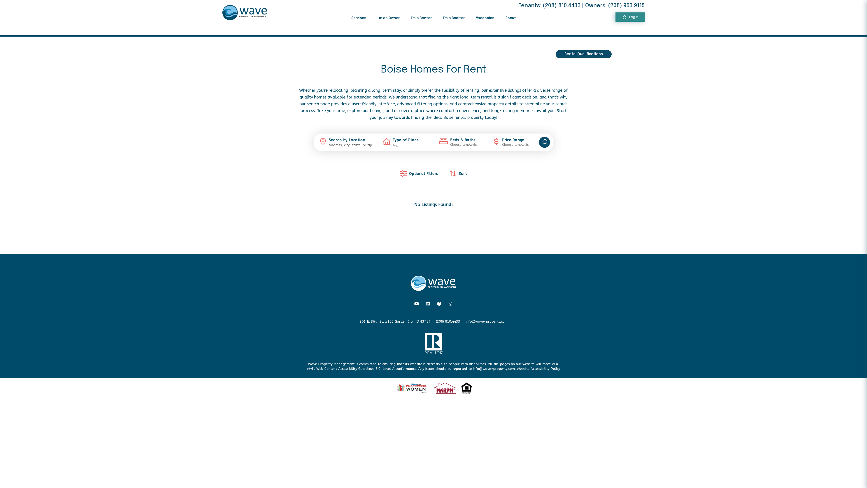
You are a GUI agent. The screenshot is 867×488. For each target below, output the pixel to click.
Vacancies (485, 18)
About (511, 18)
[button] (417, 304)
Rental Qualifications (583, 54)
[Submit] (544, 142)
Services (358, 18)
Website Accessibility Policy (538, 369)
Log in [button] (633, 17)
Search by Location (347, 140)
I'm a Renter (421, 18)
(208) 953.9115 (626, 6)
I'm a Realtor (454, 18)
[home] (245, 12)
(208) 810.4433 (562, 6)
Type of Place (406, 140)
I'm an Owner (389, 18)
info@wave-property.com (487, 321)
